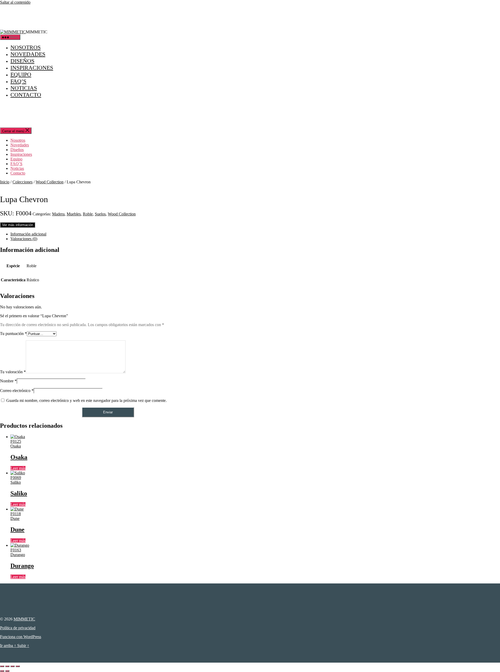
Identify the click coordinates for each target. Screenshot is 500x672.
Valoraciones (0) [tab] (23, 239)
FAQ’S (18, 81)
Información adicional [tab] (28, 234)
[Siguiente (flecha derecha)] (7, 671)
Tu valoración (13, 372)
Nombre (8, 381)
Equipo (20, 74)
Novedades (27, 54)
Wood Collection (50, 182)
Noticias (23, 88)
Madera (58, 214)
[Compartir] (12, 666)
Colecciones (22, 182)
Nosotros (25, 47)
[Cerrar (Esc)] (18, 666)
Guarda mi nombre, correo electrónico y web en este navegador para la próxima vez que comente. (86, 400)
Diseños (22, 61)
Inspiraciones (31, 67)
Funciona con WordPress (20, 636)
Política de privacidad (17, 628)
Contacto (25, 94)
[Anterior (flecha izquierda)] (2, 671)
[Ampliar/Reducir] (2, 666)
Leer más (18, 468)
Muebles (74, 214)
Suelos (100, 214)
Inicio (4, 182)
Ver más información (17, 225)
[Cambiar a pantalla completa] (7, 666)
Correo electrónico (17, 390)
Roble (88, 214)
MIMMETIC (24, 619)
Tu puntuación (13, 333)
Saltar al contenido (15, 2)
